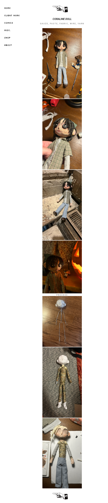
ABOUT (8, 45)
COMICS (8, 22)
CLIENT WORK (12, 15)
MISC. (7, 30)
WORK (7, 8)
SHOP (7, 37)
